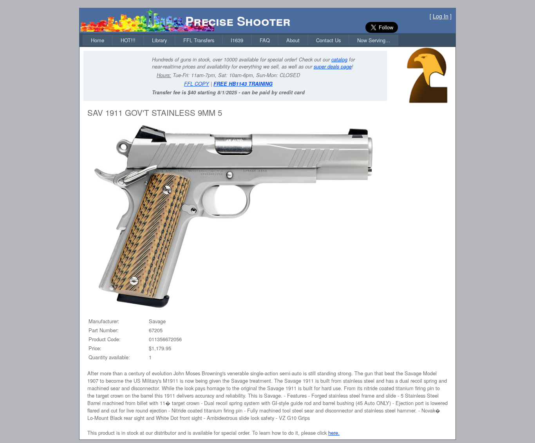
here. (334, 432)
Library (159, 40)
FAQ (265, 40)
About (293, 40)
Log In (440, 16)
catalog (339, 59)
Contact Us (328, 40)
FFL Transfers (198, 40)
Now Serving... (373, 40)
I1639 (237, 40)
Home (97, 40)
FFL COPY (196, 83)
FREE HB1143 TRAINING (243, 83)
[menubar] (240, 40)
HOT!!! (128, 40)
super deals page (333, 66)
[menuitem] (97, 40)
